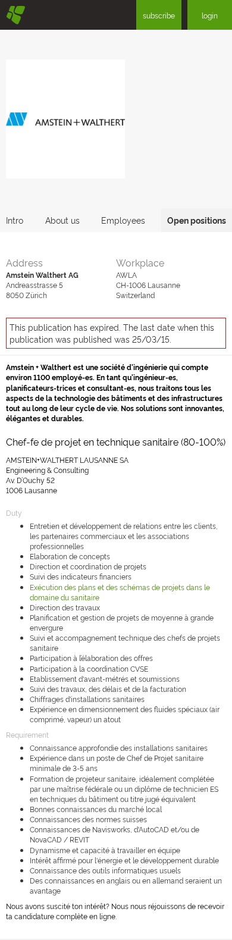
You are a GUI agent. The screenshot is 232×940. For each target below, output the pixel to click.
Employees (123, 219)
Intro (14, 219)
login (210, 15)
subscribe (159, 15)
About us (62, 219)
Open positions (196, 219)
